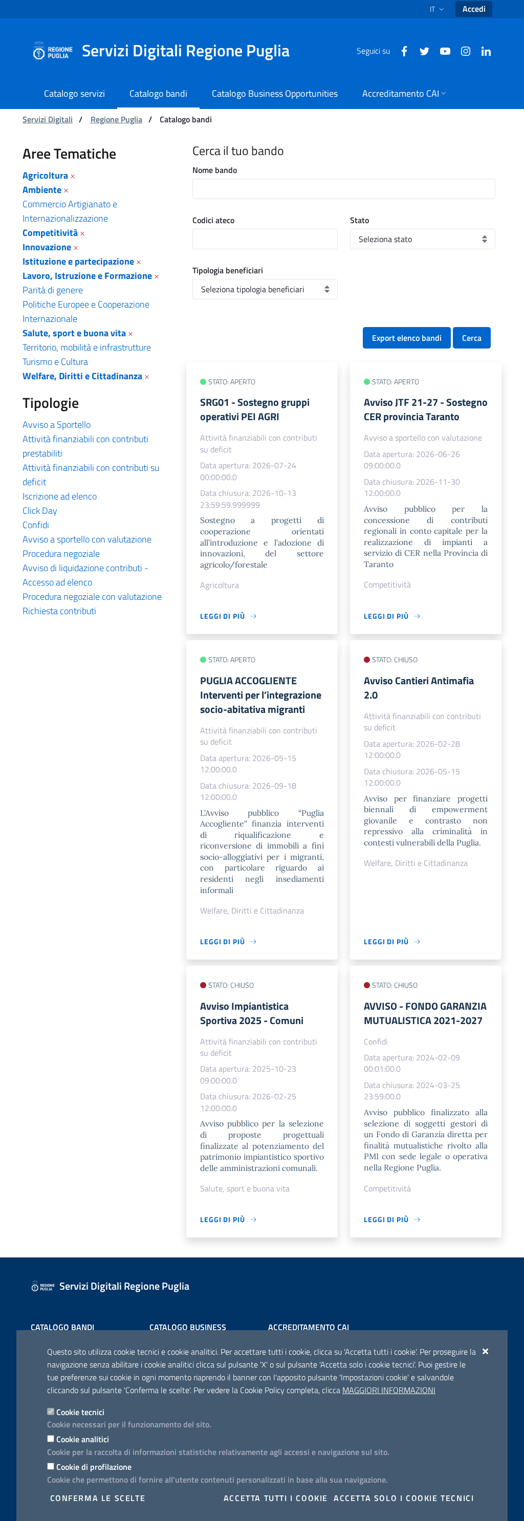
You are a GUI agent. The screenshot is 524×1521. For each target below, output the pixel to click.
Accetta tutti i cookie (276, 1498)
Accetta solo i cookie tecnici (404, 1498)
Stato (359, 220)
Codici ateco (213, 220)
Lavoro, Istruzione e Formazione (87, 276)
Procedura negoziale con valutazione (92, 596)
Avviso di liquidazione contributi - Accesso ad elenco (85, 575)
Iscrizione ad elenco (60, 496)
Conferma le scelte (98, 1498)
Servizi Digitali (48, 119)
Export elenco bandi (407, 338)
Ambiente (42, 190)
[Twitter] (420, 50)
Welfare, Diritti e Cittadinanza (82, 376)
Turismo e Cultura (55, 361)
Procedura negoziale (61, 553)
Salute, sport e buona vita (74, 333)
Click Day (40, 510)
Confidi (36, 525)
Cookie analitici (82, 1439)
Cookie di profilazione (94, 1467)
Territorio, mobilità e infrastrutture (87, 347)
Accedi (474, 9)
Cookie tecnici (80, 1412)
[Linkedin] (482, 50)
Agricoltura (45, 175)
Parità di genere (53, 290)
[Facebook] (400, 50)
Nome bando (214, 170)
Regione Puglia (116, 119)
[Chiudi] (485, 1351)
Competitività (50, 233)
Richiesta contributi (59, 611)
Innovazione (47, 247)
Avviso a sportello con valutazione (87, 539)
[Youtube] (441, 50)
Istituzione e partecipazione (78, 261)
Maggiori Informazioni (388, 1390)
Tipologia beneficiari (227, 270)
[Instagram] (461, 50)
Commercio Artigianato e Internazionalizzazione (70, 211)
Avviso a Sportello (57, 424)
